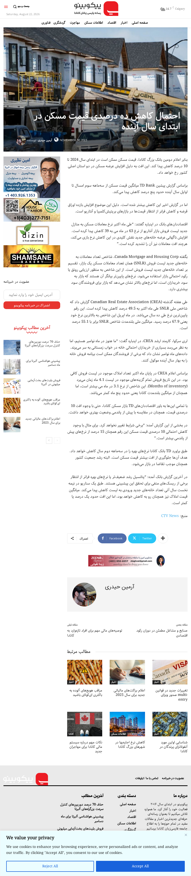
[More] (163, 538)
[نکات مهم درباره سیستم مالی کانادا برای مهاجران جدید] (84, 724)
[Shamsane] (31, 256)
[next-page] (49, 440)
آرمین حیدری (45, 140)
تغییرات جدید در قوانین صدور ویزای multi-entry (171, 694)
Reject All (50, 866)
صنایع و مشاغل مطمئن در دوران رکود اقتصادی (162, 633)
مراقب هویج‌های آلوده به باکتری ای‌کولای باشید (41, 401)
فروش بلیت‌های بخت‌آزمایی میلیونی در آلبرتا (44, 382)
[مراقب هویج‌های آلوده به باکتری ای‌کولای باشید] (11, 405)
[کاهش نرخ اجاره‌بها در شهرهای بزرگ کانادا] (127, 724)
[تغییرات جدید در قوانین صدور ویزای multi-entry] (170, 672)
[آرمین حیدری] (21, 140)
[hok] (31, 210)
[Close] (186, 835)
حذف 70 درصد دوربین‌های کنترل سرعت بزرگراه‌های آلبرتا (42, 343)
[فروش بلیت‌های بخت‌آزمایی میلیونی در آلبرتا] (11, 386)
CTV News (170, 516)
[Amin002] (31, 177)
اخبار (71, 682)
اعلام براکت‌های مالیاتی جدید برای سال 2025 (42, 420)
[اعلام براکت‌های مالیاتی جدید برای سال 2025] (11, 424)
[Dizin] (31, 233)
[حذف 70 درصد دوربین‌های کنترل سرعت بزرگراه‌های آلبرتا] (11, 347)
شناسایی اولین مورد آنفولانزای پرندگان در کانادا (173, 746)
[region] (95, 853)
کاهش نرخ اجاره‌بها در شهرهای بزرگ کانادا (130, 744)
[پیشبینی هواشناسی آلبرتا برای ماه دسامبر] (11, 366)
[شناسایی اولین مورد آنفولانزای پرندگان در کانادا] (170, 724)
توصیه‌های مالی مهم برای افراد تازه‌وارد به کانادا (94, 633)
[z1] (127, 560)
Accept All (140, 866)
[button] (20, 6)
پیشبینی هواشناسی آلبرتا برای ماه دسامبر (43, 362)
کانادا (71, 734)
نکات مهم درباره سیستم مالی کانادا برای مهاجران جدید (85, 746)
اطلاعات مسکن (118, 734)
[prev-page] (57, 440)
